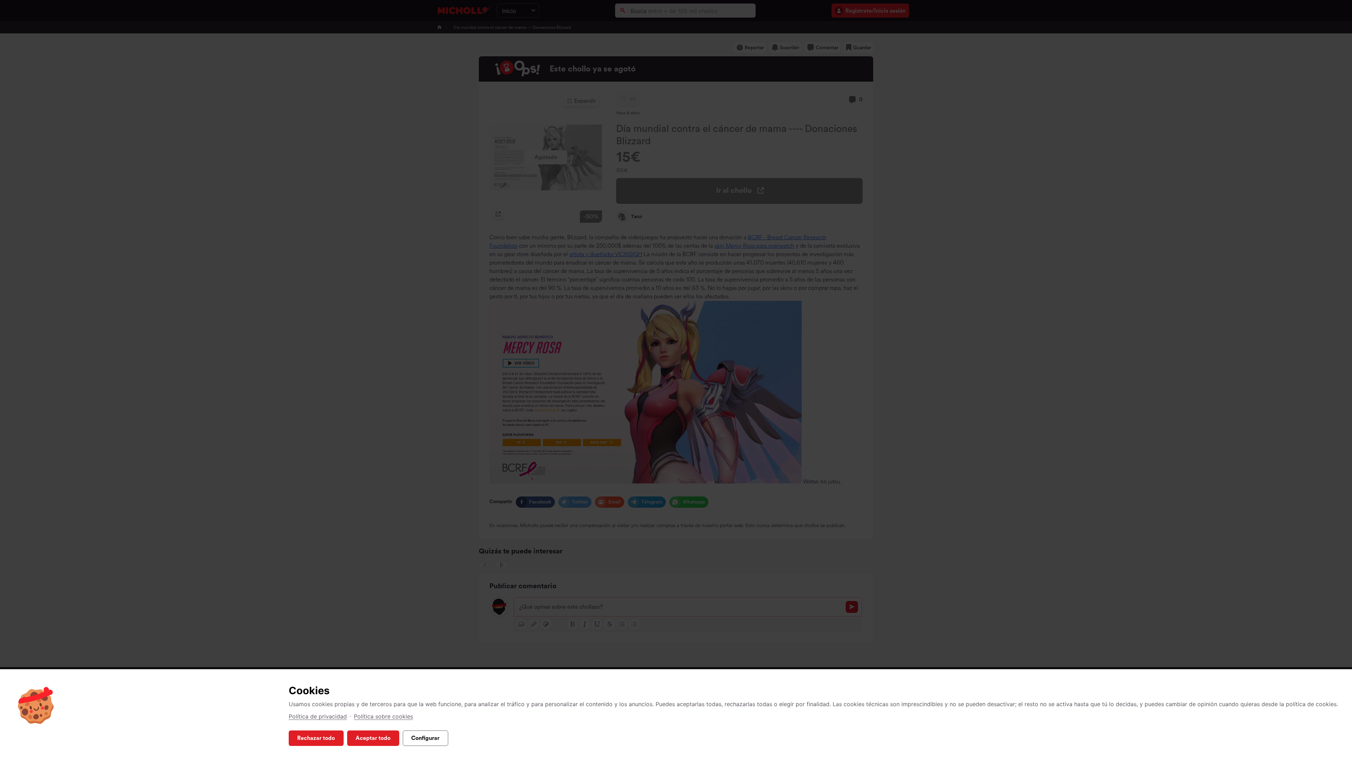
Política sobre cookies (383, 716)
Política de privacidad (318, 716)
